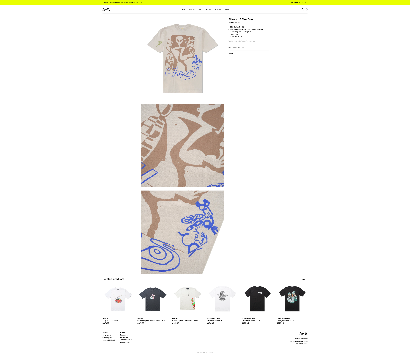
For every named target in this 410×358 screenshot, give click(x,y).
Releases (191, 9)
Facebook (123, 335)
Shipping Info (107, 338)
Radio (122, 332)
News (200, 9)
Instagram (124, 337)
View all (304, 279)
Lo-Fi (230, 22)
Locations (217, 9)
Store (183, 9)
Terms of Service (126, 340)
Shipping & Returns (236, 47)
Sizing (230, 53)
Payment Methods (108, 340)
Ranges (208, 9)
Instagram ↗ (295, 2)
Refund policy (125, 342)
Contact (227, 9)
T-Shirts (237, 22)
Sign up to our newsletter (121, 2)
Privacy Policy (107, 335)
